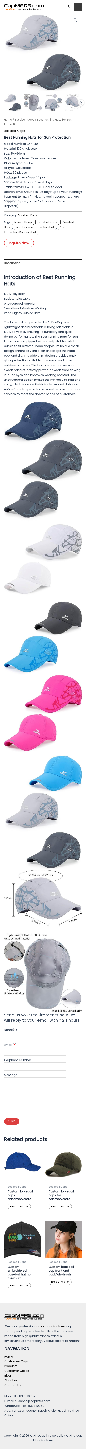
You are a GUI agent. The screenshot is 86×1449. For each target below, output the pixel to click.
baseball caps (47, 222)
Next (81, 103)
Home (8, 120)
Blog (7, 1376)
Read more (19, 1206)
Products (10, 1366)
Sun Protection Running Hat (34, 229)
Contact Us (12, 1385)
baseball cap (23, 222)
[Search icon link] (68, 7)
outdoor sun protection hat (35, 227)
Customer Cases (16, 1371)
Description (12, 263)
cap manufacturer (51, 1326)
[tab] (43, 263)
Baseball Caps (24, 120)
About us (11, 1380)
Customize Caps (16, 1361)
